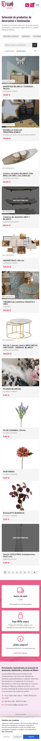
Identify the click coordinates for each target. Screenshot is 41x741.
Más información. (7, 731)
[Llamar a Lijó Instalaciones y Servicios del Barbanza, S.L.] (27, 5)
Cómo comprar (20, 714)
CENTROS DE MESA (11, 178)
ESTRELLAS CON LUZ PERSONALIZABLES (19, 135)
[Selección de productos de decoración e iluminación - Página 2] (34, 572)
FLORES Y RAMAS (10, 392)
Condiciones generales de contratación (20, 717)
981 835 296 (10, 701)
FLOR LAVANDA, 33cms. (14, 430)
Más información (20, 653)
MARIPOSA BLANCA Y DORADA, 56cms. (18, 88)
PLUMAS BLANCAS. (12, 389)
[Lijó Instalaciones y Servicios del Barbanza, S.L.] (7, 5)
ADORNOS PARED (10, 91)
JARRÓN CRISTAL (10, 559)
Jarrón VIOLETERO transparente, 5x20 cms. (19, 555)
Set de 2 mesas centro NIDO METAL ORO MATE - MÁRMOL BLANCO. (20, 346)
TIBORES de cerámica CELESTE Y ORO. (19, 303)
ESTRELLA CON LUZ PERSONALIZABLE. (12, 131)
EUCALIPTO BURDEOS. (14, 513)
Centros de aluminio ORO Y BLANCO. (16, 218)
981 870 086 (21, 701)
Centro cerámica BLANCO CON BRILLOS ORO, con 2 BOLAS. (18, 175)
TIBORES (6, 307)
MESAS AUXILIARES (10, 350)
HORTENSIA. (9, 472)
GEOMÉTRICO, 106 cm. (13, 261)
